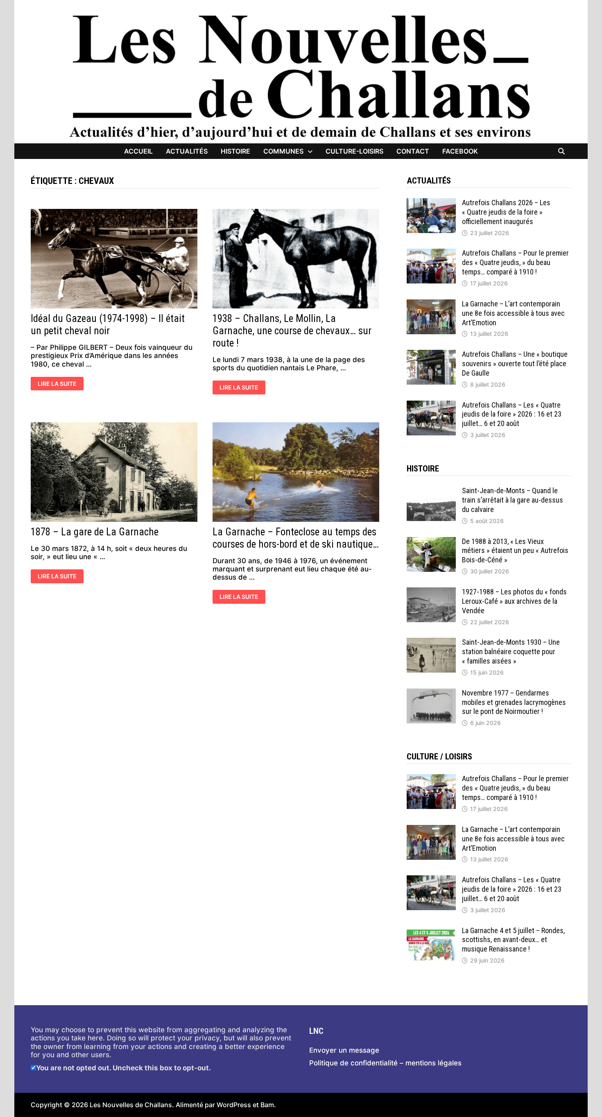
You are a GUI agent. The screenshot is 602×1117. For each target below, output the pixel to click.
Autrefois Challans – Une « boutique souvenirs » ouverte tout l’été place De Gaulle (515, 363)
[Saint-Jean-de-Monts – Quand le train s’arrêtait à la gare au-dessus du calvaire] (431, 490)
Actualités (187, 151)
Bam (267, 1105)
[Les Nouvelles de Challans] (301, 77)
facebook (460, 151)
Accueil (138, 151)
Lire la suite (57, 384)
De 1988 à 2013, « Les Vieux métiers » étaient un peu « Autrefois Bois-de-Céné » (515, 550)
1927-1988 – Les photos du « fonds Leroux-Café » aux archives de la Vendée (514, 601)
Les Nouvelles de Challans (131, 1105)
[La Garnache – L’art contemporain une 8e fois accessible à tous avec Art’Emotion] (431, 303)
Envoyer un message (344, 1050)
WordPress (234, 1105)
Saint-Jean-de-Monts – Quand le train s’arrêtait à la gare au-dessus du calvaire (512, 500)
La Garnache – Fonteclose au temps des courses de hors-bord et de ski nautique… (296, 538)
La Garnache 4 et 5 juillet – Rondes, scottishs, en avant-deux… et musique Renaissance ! (513, 940)
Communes (283, 151)
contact (412, 151)
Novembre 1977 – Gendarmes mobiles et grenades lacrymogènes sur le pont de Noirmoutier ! (514, 702)
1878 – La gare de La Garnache (94, 532)
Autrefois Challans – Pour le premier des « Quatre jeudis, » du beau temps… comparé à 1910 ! (515, 262)
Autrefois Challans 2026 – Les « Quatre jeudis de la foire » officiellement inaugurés (506, 212)
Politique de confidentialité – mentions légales (385, 1063)
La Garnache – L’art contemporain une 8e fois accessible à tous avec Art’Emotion (513, 313)
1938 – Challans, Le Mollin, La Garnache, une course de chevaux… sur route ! (292, 331)
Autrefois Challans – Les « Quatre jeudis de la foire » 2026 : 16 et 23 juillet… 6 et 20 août (511, 414)
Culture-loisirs (354, 151)
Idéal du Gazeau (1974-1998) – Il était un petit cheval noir (108, 325)
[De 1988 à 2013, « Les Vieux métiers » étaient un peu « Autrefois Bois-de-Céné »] (431, 541)
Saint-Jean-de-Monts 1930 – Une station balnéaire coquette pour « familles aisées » (511, 651)
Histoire (235, 151)
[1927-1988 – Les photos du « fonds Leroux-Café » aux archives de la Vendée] (431, 591)
